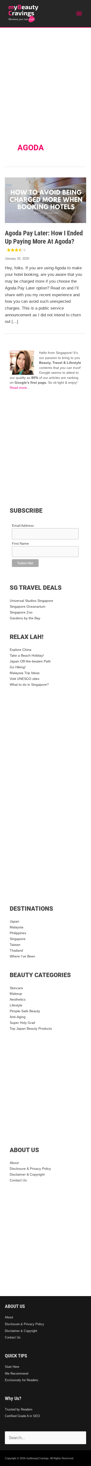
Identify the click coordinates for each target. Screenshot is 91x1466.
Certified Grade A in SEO (22, 1416)
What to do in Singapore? (29, 684)
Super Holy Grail (22, 1023)
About (14, 1163)
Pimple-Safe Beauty (25, 1011)
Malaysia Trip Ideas (25, 673)
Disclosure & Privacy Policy (30, 1169)
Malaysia (16, 927)
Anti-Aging (17, 1017)
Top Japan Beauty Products (31, 1028)
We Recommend (16, 1373)
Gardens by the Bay (25, 618)
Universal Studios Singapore (31, 601)
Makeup (16, 994)
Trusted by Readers (19, 1409)
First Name (20, 543)
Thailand (16, 950)
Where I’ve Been (22, 956)
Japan (14, 921)
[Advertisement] (45, 75)
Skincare (16, 988)
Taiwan (15, 945)
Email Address (23, 525)
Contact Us (18, 1180)
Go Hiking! (18, 667)
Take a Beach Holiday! (27, 655)
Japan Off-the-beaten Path (30, 661)
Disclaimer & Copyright (27, 1174)
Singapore (17, 939)
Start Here (12, 1367)
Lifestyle (16, 1005)
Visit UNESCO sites (24, 679)
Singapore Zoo (21, 612)
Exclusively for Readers (21, 1380)
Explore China (20, 650)
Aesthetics (17, 999)
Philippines (18, 933)
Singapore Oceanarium (27, 606)
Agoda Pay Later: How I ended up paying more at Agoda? (44, 237)
